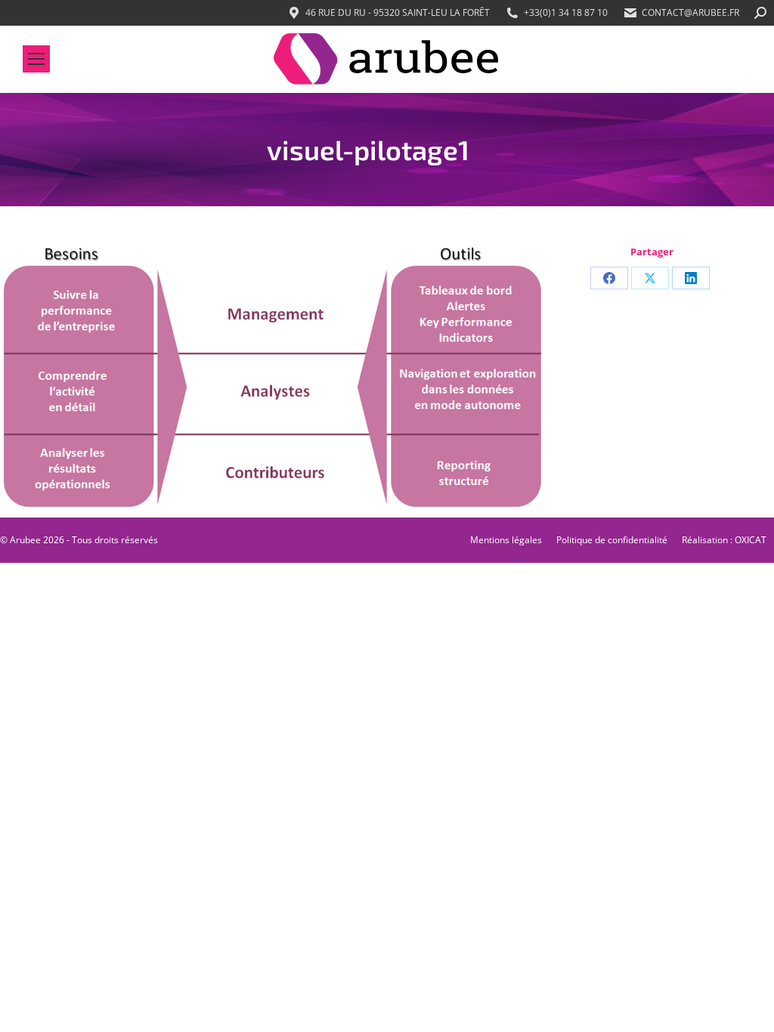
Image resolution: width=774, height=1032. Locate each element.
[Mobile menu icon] (36, 59)
